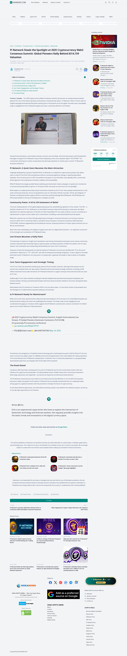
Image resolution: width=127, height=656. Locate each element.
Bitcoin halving (54, 17)
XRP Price (88, 620)
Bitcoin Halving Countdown (93, 611)
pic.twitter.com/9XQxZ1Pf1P (26, 326)
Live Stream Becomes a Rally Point (24, 86)
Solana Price (89, 628)
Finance (88, 17)
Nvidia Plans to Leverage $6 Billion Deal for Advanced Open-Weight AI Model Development (104, 51)
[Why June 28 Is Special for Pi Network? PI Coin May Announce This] (76, 534)
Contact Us (67, 2)
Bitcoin (44, 17)
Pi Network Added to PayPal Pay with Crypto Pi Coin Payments (107, 67)
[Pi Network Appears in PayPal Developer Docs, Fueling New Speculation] (96, 137)
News (14, 17)
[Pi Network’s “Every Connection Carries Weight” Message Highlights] (54, 471)
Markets (22, 17)
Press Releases (35, 2)
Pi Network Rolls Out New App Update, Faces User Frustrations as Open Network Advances (22, 568)
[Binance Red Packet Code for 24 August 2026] (96, 84)
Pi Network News (26, 494)
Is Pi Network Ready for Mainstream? (25, 91)
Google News (62, 427)
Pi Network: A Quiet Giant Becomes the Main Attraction (31, 81)
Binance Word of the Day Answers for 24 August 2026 (106, 107)
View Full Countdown (104, 159)
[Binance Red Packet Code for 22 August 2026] (96, 125)
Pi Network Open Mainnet (41, 494)
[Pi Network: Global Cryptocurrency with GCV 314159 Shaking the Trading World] (22, 534)
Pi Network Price (91, 622)
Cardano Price (90, 625)
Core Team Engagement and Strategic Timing (28, 88)
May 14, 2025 (55, 330)
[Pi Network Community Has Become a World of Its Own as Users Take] (54, 462)
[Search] (113, 2)
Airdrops (79, 17)
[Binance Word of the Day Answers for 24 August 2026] (96, 111)
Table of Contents (18, 77)
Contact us (90, 601)
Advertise (45, 2)
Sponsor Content (55, 2)
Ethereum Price (90, 617)
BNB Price (89, 631)
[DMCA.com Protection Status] (26, 615)
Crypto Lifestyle (100, 17)
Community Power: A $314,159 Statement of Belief (29, 83)
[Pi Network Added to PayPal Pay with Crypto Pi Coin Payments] (96, 70)
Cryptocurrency (68, 17)
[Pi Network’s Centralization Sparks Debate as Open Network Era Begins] (49, 562)
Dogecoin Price (90, 634)
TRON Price (89, 636)
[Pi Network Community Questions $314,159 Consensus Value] (15, 462)
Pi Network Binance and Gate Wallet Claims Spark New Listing (107, 93)
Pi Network (15, 494)
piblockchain (56, 494)
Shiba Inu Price (90, 645)
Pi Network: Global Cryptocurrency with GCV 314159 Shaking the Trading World (21, 540)
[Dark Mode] (106, 2)
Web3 (110, 17)
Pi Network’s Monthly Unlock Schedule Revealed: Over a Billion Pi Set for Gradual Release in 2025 (75, 568)
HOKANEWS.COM (18, 2)
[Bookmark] (81, 69)
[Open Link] (116, 2)
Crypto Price (33, 17)
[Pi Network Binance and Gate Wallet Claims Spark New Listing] (96, 97)
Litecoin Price (90, 639)
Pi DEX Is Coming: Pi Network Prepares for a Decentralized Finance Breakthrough (49, 540)
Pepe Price (89, 642)
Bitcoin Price (89, 614)
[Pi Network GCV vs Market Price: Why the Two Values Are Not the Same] (15, 471)
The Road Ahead (18, 93)
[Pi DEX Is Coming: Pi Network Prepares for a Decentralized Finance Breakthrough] (49, 534)
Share (49, 500)
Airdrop (103, 87)
